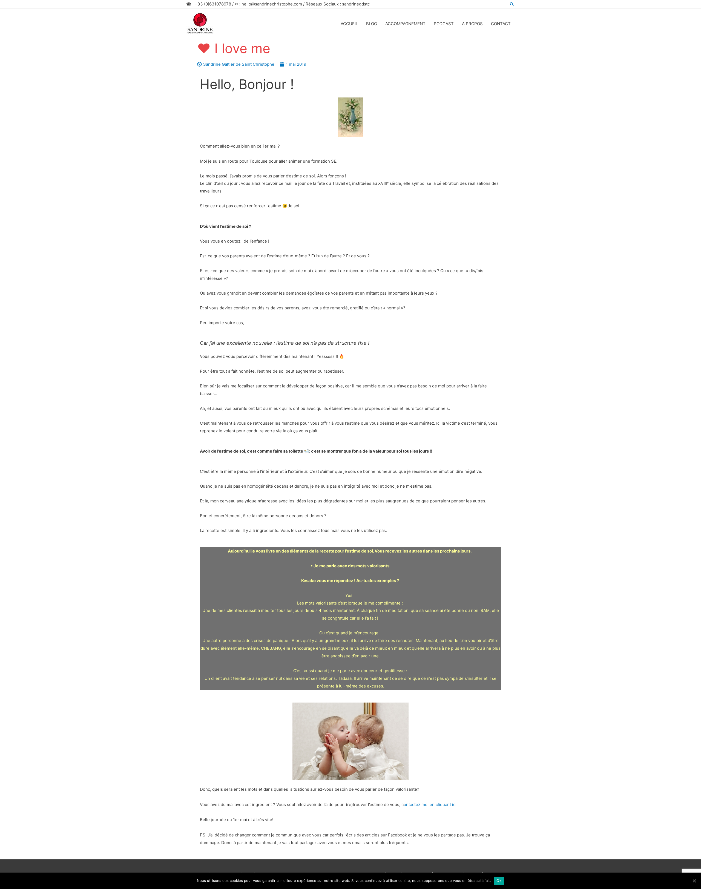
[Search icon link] (512, 4)
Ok (498, 880)
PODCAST (444, 23)
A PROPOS (472, 23)
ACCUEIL (349, 23)
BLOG (371, 23)
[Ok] (694, 881)
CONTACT (501, 23)
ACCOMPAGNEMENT (405, 23)
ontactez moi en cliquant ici (430, 804)
